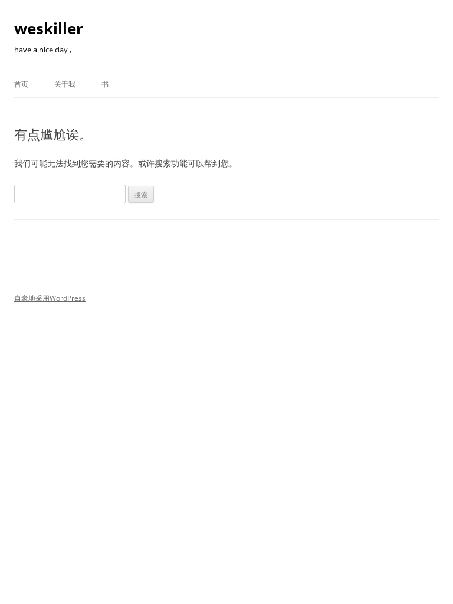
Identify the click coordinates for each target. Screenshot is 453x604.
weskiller (48, 28)
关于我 (65, 84)
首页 (21, 84)
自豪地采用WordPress (50, 298)
